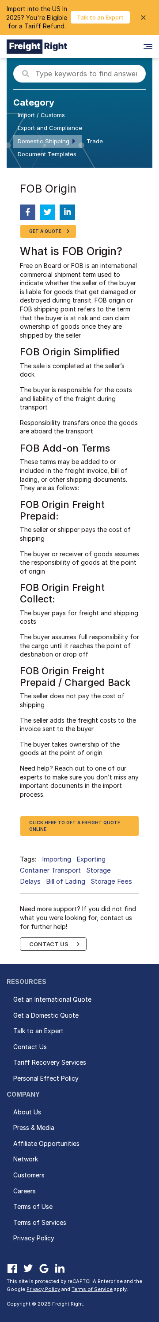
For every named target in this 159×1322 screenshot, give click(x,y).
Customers (29, 1175)
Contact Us (48, 944)
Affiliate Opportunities (46, 1143)
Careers (24, 1191)
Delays (30, 881)
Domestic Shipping (43, 141)
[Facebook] (12, 1268)
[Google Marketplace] (43, 1268)
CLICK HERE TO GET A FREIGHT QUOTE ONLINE (74, 826)
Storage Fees (111, 881)
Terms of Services (39, 1222)
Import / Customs (41, 114)
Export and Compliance (50, 127)
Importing (56, 859)
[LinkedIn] (59, 1268)
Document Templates (47, 153)
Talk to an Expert (100, 17)
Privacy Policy (33, 1238)
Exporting (91, 859)
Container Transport (50, 870)
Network (25, 1159)
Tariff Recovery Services (49, 1062)
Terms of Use (33, 1206)
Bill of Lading (65, 881)
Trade (95, 141)
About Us (27, 1112)
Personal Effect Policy (46, 1078)
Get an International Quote (52, 999)
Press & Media (33, 1127)
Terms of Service (92, 1289)
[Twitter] (28, 1268)
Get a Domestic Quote (46, 1015)
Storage (98, 870)
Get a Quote (45, 231)
